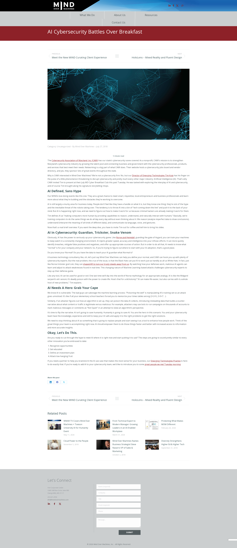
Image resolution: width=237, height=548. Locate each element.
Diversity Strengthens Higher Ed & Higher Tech (172, 443)
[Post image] (54, 425)
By (83, 146)
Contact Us (118, 22)
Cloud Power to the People (76, 441)
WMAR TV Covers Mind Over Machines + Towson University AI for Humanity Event (77, 426)
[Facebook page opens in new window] (173, 5)
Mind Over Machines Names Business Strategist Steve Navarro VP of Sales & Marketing (125, 446)
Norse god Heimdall (125, 237)
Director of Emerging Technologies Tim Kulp (152, 175)
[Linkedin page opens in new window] (169, 5)
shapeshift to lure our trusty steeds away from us (106, 264)
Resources (151, 15)
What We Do (87, 15)
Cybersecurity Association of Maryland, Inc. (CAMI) (75, 160)
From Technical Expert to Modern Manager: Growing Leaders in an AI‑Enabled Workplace (125, 426)
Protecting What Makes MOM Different (172, 423)
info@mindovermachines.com (58, 500)
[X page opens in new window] (177, 5)
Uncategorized (63, 146)
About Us (119, 15)
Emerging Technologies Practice (166, 361)
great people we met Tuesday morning (163, 364)
